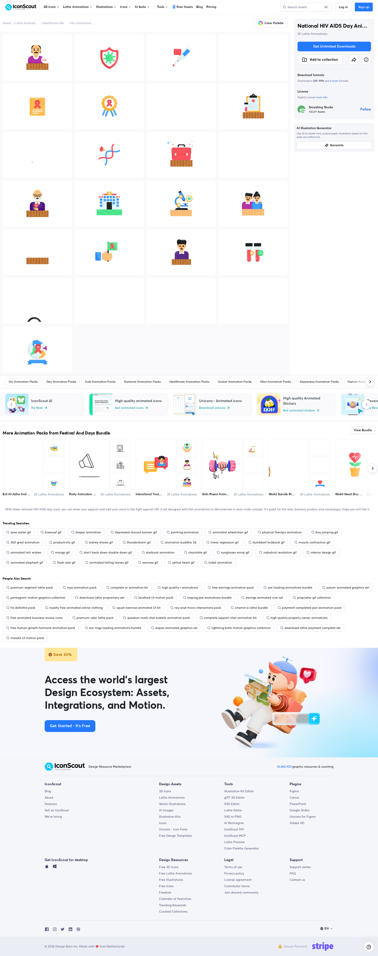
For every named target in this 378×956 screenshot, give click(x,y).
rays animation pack (81, 587)
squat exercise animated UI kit (139, 608)
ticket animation (220, 562)
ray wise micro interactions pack (198, 608)
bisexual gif (53, 532)
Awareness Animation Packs (319, 382)
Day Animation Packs (61, 382)
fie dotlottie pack (22, 608)
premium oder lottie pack (95, 618)
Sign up (363, 7)
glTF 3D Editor (234, 797)
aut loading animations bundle (290, 587)
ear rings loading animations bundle (115, 628)
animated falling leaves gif (108, 562)
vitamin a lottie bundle (251, 608)
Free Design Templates (175, 836)
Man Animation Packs (275, 382)
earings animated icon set (264, 598)
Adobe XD (297, 823)
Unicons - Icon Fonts (173, 829)
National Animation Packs (142, 382)
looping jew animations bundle (209, 598)
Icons (162, 823)
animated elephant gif (26, 562)
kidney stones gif (101, 542)
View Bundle (363, 430)
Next (366, 404)
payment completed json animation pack (311, 608)
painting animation (185, 532)
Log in (343, 7)
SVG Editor (232, 804)
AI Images (166, 810)
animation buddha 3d (180, 542)
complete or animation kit (129, 587)
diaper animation (88, 532)
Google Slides (299, 810)
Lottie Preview (234, 842)
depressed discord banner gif (136, 532)
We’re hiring (53, 817)
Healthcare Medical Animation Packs (55, 23)
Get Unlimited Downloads (334, 46)
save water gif (20, 532)
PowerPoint (298, 804)
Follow (365, 109)
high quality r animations (180, 587)
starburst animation (160, 552)
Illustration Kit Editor (239, 791)
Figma (294, 791)
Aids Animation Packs (100, 382)
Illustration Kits (169, 817)
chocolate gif (197, 552)
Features (51, 804)
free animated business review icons (36, 618)
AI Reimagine (234, 823)
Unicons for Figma (303, 817)
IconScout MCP (235, 836)
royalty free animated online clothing (76, 608)
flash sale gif (66, 562)
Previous (11, 404)
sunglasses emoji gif (235, 552)
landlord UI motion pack (155, 598)
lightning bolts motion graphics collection (241, 628)
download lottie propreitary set (101, 598)
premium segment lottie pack (31, 587)
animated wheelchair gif (230, 532)
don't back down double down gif (108, 552)
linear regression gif (224, 542)
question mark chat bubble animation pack (158, 618)
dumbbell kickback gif (269, 542)
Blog (48, 791)
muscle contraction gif (314, 542)
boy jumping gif (327, 532)
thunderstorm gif (139, 542)
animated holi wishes (25, 552)
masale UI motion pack (27, 638)
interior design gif (323, 552)
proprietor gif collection (314, 598)
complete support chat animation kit (230, 618)
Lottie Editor (233, 810)
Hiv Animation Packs (83, 23)
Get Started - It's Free (70, 726)
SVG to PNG (233, 817)
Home (7, 23)
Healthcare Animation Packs (189, 382)
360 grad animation (24, 542)
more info (321, 97)
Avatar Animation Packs (235, 382)
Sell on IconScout (57, 810)
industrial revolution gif (280, 552)
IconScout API (234, 829)
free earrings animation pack (233, 587)
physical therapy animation (282, 532)
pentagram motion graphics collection (37, 598)
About (49, 797)
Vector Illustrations (172, 804)
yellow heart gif (183, 562)
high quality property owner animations (299, 618)
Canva (294, 797)
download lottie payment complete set (313, 628)
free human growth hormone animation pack (42, 628)
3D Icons (165, 791)
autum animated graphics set (347, 587)
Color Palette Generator (241, 848)
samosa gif (150, 562)
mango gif (62, 552)
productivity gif (64, 542)
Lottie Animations (27, 23)
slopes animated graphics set (176, 628)
